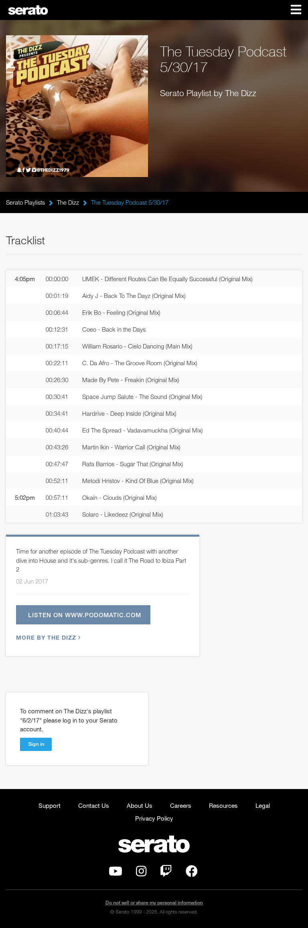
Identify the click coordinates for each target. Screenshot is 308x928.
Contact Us (93, 805)
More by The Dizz (46, 637)
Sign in (36, 744)
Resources (223, 805)
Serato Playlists (25, 202)
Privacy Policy (154, 818)
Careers (180, 805)
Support (49, 805)
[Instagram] (141, 873)
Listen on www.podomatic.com (84, 614)
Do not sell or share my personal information (154, 903)
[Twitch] (166, 873)
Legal (262, 805)
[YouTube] (115, 873)
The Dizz (68, 202)
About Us (139, 805)
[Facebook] (192, 873)
